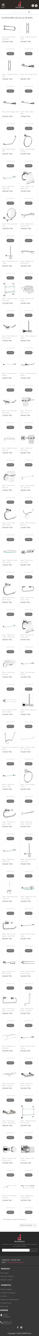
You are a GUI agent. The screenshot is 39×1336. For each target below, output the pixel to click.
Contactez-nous (5, 1303)
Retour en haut (28, 1225)
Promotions (4, 1273)
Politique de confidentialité (9, 1299)
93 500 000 (7, 1324)
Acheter (10, 53)
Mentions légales (6, 1289)
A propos (3, 1296)
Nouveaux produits (7, 1276)
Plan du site (4, 1306)
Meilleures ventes (6, 1280)
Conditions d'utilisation (8, 1293)
